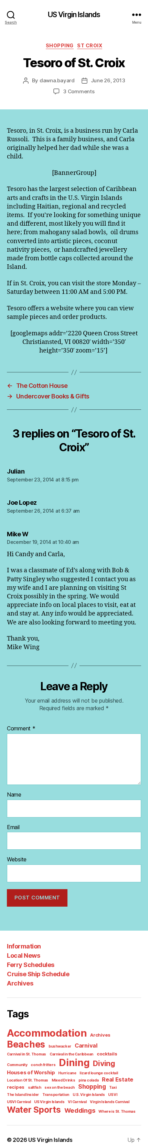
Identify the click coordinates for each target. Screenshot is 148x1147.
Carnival (86, 1045)
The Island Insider (23, 1094)
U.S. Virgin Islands (89, 1094)
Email (13, 827)
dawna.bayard (57, 80)
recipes (15, 1087)
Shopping (60, 45)
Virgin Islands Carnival (109, 1102)
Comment (21, 729)
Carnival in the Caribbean (71, 1054)
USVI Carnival (19, 1102)
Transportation (55, 1094)
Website (17, 860)
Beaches (26, 1044)
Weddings (79, 1110)
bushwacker (60, 1046)
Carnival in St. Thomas (26, 1054)
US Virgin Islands (74, 14)
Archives (20, 983)
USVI (112, 1094)
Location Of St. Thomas (27, 1080)
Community (17, 1065)
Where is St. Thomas (117, 1111)
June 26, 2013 (108, 80)
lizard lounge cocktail (99, 1073)
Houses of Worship (31, 1073)
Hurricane (67, 1073)
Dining (74, 1062)
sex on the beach (59, 1087)
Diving (104, 1063)
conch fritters (43, 1065)
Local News (23, 955)
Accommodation (47, 1033)
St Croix (89, 45)
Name (14, 795)
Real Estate (117, 1079)
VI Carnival (77, 1102)
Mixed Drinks (63, 1080)
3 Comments (78, 91)
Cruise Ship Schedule (38, 974)
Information (24, 946)
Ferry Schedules (30, 964)
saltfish (34, 1087)
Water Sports (34, 1109)
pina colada (88, 1080)
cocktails (107, 1053)
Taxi (112, 1087)
